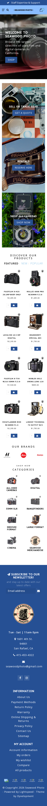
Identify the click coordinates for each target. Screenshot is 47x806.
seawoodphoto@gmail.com (24, 666)
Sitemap (23, 736)
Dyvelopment (25, 796)
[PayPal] (23, 781)
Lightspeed (27, 791)
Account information (23, 750)
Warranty (23, 712)
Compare (23, 765)
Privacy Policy (23, 726)
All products (23, 770)
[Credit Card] (6, 781)
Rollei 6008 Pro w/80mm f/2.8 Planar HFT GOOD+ (35, 294)
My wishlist (23, 760)
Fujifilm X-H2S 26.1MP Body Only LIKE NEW (12, 294)
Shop (11, 59)
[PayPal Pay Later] (32, 781)
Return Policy (24, 707)
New (24, 263)
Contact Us (23, 731)
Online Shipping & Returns (23, 719)
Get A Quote (23, 112)
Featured (11, 263)
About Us (23, 697)
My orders (23, 755)
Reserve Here (23, 167)
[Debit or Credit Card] (15, 781)
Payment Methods (23, 702)
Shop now (23, 222)
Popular (36, 263)
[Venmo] (40, 781)
